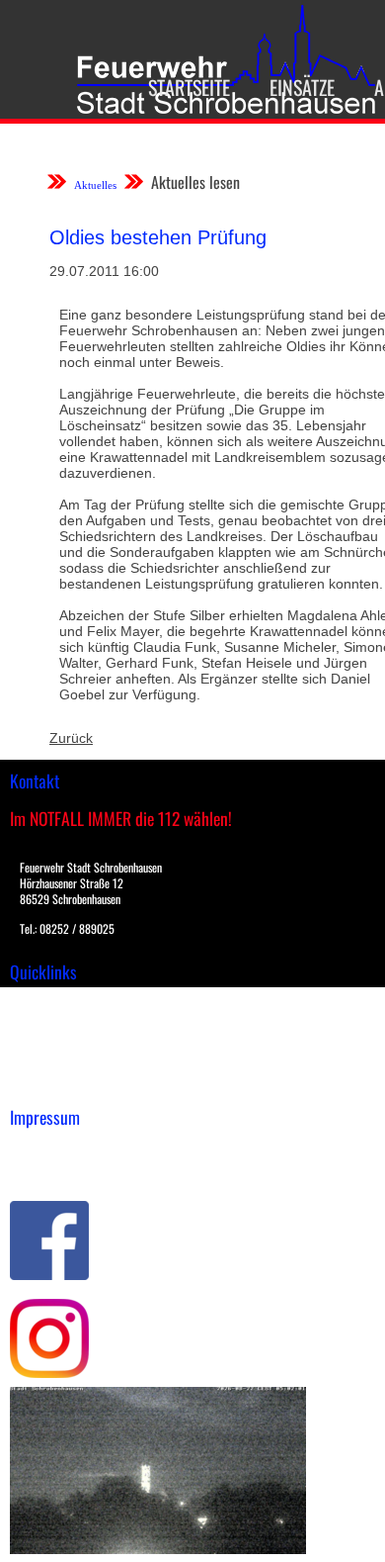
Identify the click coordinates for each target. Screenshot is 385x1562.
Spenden (36, 1085)
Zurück (71, 738)
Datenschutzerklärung (79, 1169)
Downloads (43, 1023)
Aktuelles (95, 185)
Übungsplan (48, 1044)
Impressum (45, 1148)
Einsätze (302, 87)
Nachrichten (48, 1064)
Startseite (189, 87)
